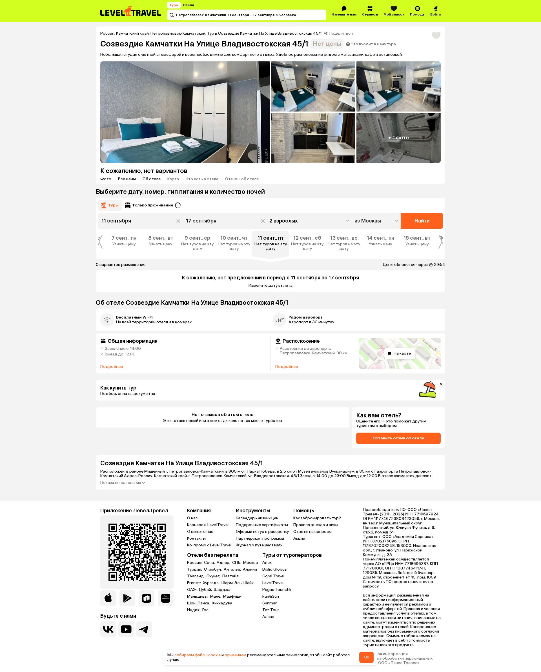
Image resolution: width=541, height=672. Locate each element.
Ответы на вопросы (312, 531)
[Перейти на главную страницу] (131, 11)
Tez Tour (270, 610)
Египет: (194, 583)
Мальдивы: (198, 596)
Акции (299, 538)
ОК (366, 657)
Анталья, (233, 569)
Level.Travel (272, 582)
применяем (235, 655)
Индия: (194, 610)
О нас (192, 518)
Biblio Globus (274, 569)
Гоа (205, 610)
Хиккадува (222, 603)
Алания (250, 569)
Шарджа (222, 590)
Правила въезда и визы (315, 524)
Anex (267, 562)
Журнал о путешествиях (259, 545)
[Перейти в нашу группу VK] (108, 629)
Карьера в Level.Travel (208, 524)
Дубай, (206, 590)
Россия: (195, 562)
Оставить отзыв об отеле (398, 438)
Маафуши (232, 596)
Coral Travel (273, 576)
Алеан (268, 616)
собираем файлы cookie (197, 655)
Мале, (216, 596)
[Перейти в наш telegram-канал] (144, 629)
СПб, (237, 562)
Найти (421, 221)
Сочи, (210, 562)
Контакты (196, 538)
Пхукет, (214, 576)
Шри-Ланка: (199, 603)
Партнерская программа (260, 538)
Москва (250, 562)
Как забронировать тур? (317, 518)
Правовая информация (385, 654)
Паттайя (230, 576)
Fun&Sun (270, 596)
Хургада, (211, 583)
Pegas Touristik (276, 589)
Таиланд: (196, 576)
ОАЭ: (192, 590)
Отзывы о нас (200, 531)
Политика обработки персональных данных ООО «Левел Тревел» (398, 660)
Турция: (195, 569)
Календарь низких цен (257, 518)
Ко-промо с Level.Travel (209, 545)
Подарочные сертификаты (262, 524)
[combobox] (377, 221)
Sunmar (269, 603)
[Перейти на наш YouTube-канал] (126, 629)
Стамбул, (213, 569)
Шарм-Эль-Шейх (237, 583)
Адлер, (224, 562)
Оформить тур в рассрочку (262, 531)
